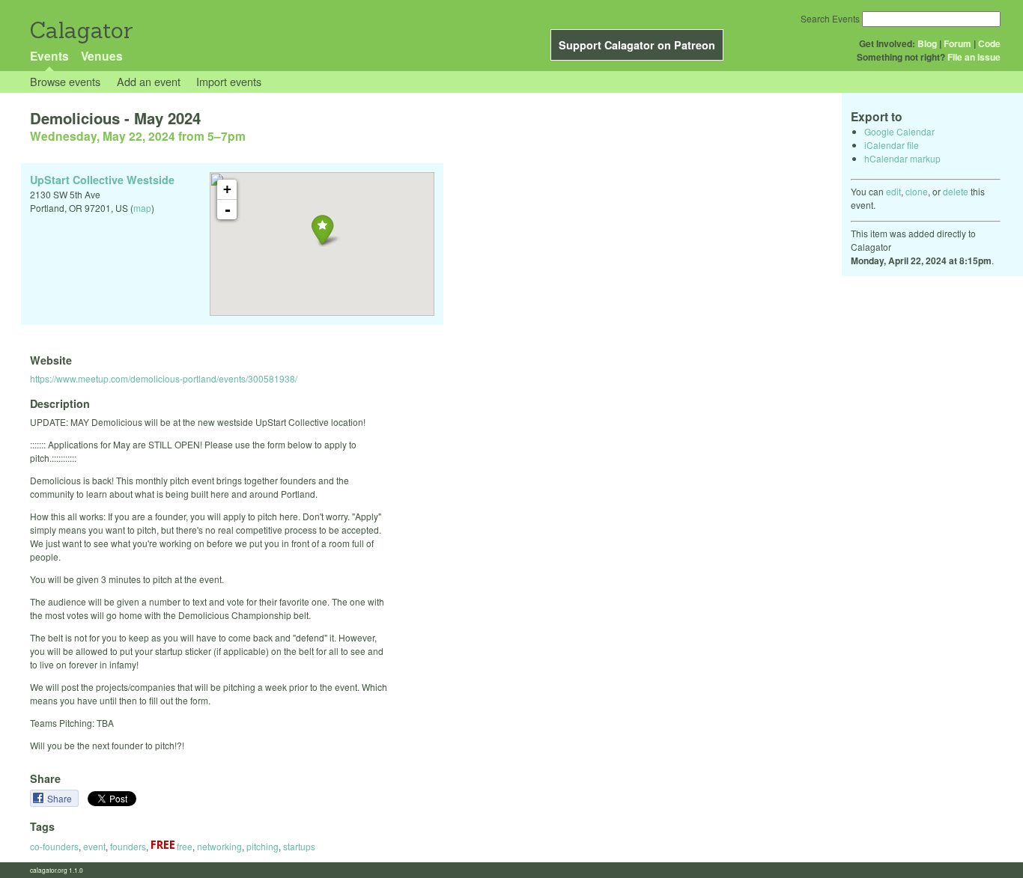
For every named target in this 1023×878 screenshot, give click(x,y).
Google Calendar (899, 131)
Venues (102, 55)
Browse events (65, 81)
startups (299, 846)
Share (60, 798)
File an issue (974, 57)
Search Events (830, 18)
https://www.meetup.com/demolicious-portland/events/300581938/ (163, 378)
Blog (927, 43)
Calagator (80, 30)
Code (989, 43)
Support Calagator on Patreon (637, 44)
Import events (228, 81)
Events (49, 55)
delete (955, 191)
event (94, 846)
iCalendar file (891, 144)
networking (219, 846)
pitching (262, 846)
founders (128, 846)
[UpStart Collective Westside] (322, 229)
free (183, 846)
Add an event (148, 81)
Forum (957, 43)
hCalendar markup (902, 158)
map (142, 207)
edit (893, 191)
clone (916, 191)
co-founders (54, 846)
